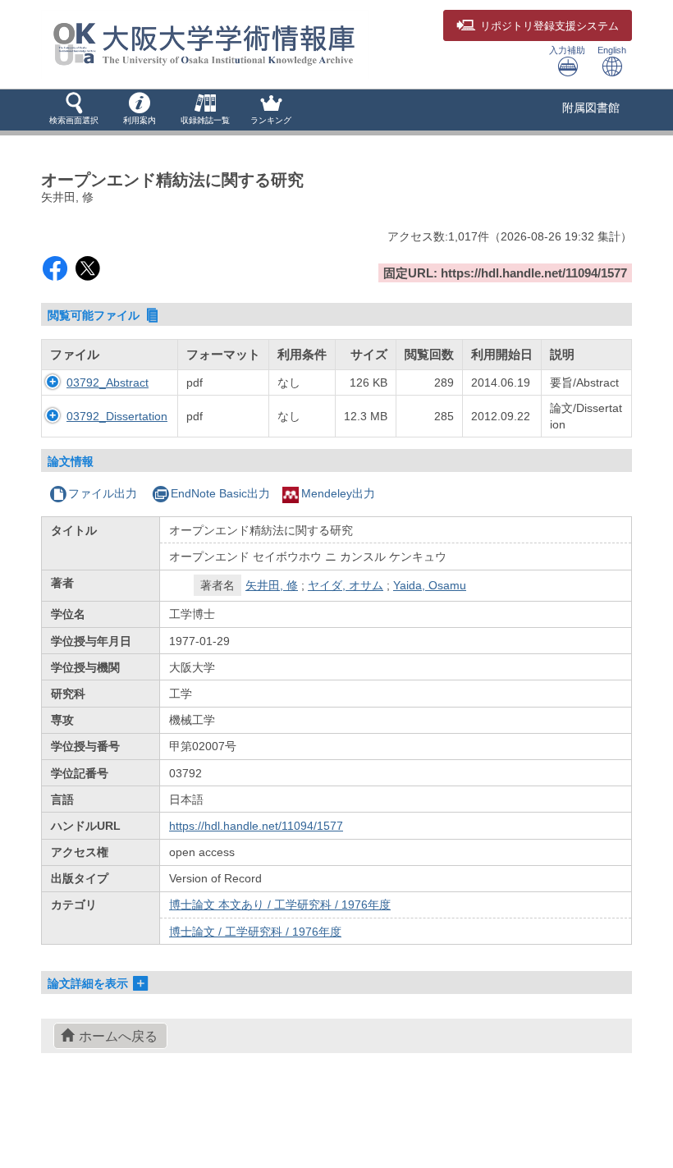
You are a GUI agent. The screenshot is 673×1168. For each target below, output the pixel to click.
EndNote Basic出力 (220, 493)
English (611, 50)
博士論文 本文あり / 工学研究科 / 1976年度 (280, 904)
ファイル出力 (102, 493)
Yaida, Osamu (429, 585)
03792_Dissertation (116, 416)
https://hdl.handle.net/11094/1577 (256, 825)
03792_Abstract (107, 382)
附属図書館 (591, 107)
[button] (74, 110)
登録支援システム (549, 26)
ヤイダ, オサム (345, 585)
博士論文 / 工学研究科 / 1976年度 (255, 931)
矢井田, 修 (271, 585)
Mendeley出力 (338, 493)
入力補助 (567, 50)
